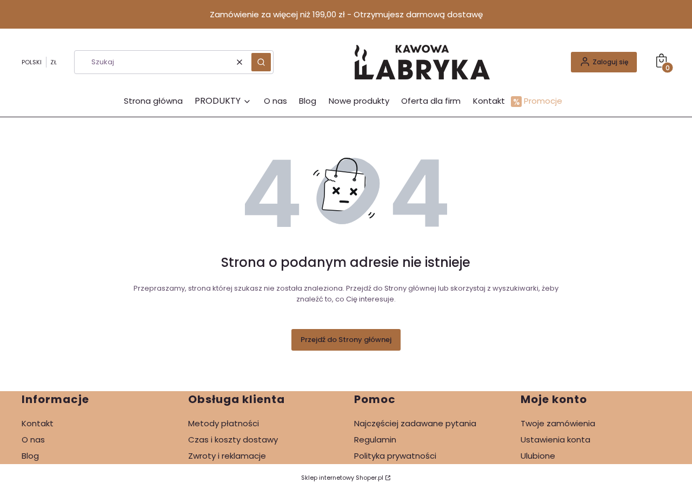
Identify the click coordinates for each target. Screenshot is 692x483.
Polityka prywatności (395, 455)
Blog (30, 455)
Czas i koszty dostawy (233, 439)
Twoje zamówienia (558, 423)
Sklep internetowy (342, 477)
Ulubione (538, 455)
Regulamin (375, 439)
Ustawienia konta (555, 439)
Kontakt (38, 423)
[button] (261, 62)
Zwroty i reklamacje (227, 455)
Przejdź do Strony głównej (346, 339)
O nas (33, 439)
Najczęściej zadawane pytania (415, 423)
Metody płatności (223, 423)
